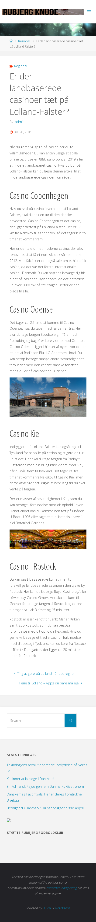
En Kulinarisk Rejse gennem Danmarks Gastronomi (46, 786)
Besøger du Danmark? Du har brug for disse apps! (45, 808)
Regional (24, 41)
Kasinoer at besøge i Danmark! (30, 778)
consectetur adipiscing (61, 888)
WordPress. (63, 908)
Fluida (46, 908)
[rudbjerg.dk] (43, 11)
